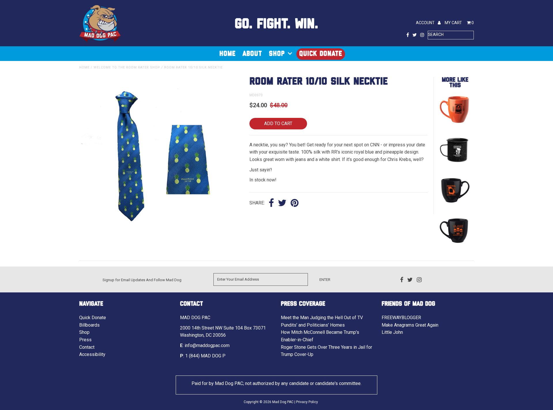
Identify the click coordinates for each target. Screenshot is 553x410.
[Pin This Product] (294, 203)
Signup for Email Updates (124, 280)
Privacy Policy (307, 402)
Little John (392, 332)
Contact (86, 347)
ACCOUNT (425, 22)
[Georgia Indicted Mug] (455, 205)
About (252, 54)
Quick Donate (320, 54)
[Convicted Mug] (455, 124)
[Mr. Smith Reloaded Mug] (455, 245)
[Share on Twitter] (282, 203)
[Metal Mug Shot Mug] (455, 164)
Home (227, 54)
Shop (277, 54)
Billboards (89, 325)
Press (85, 339)
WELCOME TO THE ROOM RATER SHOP (127, 67)
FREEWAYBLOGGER (401, 317)
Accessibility (92, 354)
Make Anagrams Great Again (410, 325)
